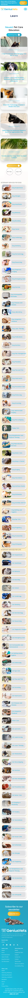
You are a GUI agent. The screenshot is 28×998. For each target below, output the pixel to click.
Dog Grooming (16, 403)
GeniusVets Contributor (14, 49)
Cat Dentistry (16, 604)
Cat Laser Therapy (17, 745)
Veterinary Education (7, 975)
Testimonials (18, 961)
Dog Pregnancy (17, 527)
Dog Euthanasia (17, 494)
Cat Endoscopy (16, 662)
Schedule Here (23, 3)
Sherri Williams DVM (14, 73)
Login (3, 984)
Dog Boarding (16, 221)
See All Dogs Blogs (12, 34)
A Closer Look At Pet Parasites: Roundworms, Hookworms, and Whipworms (14, 79)
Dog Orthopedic (17, 544)
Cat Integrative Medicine (16, 712)
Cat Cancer (15, 588)
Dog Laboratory (17, 312)
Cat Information (5, 961)
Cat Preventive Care (18, 787)
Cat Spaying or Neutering (16, 803)
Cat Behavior (16, 571)
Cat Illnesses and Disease (16, 704)
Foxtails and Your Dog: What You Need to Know (14, 156)
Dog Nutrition (16, 345)
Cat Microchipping (17, 762)
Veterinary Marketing (7, 972)
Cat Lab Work (16, 729)
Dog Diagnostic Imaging (16, 270)
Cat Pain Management (19, 778)
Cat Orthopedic (16, 894)
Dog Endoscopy (17, 395)
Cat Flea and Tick (17, 679)
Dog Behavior (16, 212)
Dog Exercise (16, 287)
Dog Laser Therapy (18, 328)
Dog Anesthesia (17, 204)
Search (3, 981)
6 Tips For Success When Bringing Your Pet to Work (14, 54)
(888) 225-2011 (14, 994)
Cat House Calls (17, 836)
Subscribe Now (14, 914)
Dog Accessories (17, 536)
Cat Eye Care (16, 671)
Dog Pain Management (19, 353)
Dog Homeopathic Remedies (16, 295)
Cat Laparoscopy (17, 737)
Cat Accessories (17, 878)
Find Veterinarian (6, 954)
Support (17, 954)
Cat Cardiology (16, 596)
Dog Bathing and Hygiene (16, 511)
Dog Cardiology (17, 237)
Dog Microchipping (17, 420)
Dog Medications (17, 337)
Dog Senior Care (17, 453)
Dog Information (5, 959)
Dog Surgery (16, 469)
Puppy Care (15, 428)
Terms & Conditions (19, 963)
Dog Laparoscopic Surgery (17, 411)
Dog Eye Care (16, 519)
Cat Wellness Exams (18, 828)
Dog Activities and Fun (19, 502)
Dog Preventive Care (18, 386)
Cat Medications (17, 754)
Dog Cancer (15, 229)
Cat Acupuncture (17, 555)
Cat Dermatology (17, 613)
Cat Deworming (17, 621)
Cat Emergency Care (18, 637)
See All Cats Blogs (12, 165)
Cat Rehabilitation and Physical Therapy (16, 870)
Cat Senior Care (17, 795)
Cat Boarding (16, 579)
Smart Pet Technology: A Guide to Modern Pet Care (14, 105)
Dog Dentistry (16, 246)
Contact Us (17, 957)
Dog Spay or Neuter (18, 461)
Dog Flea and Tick (17, 370)
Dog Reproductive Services (16, 444)
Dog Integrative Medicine (16, 320)
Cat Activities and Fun (18, 886)
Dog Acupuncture (17, 187)
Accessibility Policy (19, 966)
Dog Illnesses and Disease (16, 304)
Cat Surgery (15, 812)
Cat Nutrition (16, 770)
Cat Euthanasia (16, 845)
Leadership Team (19, 952)
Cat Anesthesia (16, 563)
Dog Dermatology (17, 254)
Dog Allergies (16, 196)
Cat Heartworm (17, 695)
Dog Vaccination (17, 478)
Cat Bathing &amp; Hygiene (17, 654)
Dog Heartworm (17, 378)
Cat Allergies (16, 853)
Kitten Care (15, 720)
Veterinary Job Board (7, 977)
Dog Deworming (17, 262)
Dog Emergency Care (18, 279)
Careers (17, 959)
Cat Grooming (16, 687)
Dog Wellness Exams (18, 486)
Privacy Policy (5, 986)
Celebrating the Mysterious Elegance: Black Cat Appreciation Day (14, 131)
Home (3, 952)
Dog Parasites (16, 362)
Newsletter (4, 979)
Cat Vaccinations (17, 820)
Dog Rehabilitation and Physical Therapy (16, 436)
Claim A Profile (5, 957)
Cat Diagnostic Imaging (19, 629)
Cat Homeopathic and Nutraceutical (16, 646)
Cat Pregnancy (16, 861)
